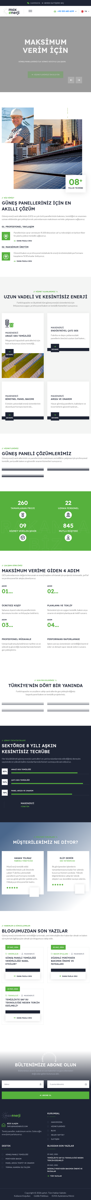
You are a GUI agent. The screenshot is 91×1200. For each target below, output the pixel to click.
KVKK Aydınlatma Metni (63, 1196)
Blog (53, 1131)
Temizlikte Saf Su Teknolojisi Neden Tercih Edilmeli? (22, 1002)
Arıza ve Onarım (61, 399)
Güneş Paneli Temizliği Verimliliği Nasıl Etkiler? (20, 960)
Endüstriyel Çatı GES (64, 330)
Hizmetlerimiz (58, 1126)
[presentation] (71, 80)
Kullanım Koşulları (22, 1196)
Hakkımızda (56, 1122)
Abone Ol (46, 1095)
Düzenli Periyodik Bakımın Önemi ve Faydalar (64, 1170)
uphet (44, 1192)
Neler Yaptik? (57, 1135)
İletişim (55, 1139)
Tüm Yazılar (56, 1176)
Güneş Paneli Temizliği (17, 1154)
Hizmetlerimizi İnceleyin (46, 67)
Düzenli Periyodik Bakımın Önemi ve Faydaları (63, 960)
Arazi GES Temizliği (18, 336)
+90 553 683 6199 (65, 11)
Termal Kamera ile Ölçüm (18, 1167)
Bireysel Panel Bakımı (19, 399)
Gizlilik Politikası (41, 1196)
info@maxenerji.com (17, 1126)
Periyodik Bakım (13, 1159)
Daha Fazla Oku (24, 241)
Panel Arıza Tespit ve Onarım (20, 1163)
